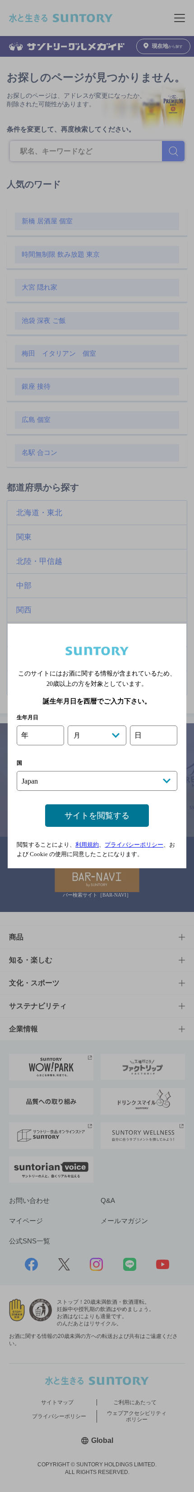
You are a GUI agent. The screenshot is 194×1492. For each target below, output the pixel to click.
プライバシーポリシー (134, 844)
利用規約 (87, 844)
